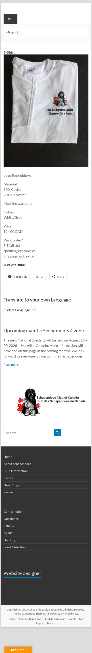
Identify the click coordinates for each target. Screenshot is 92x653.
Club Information (16, 471)
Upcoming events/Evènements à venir (44, 331)
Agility (8, 533)
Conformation (13, 511)
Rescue (8, 492)
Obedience (11, 518)
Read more (11, 364)
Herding (9, 540)
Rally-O (9, 526)
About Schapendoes (17, 464)
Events (8, 478)
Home (8, 456)
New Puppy (12, 485)
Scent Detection (15, 547)
